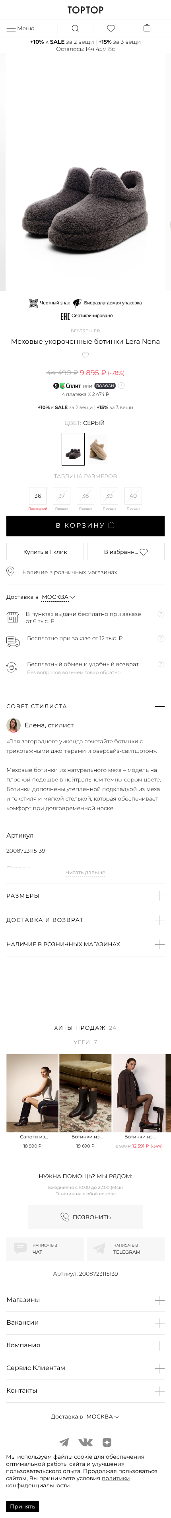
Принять (22, 1506)
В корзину (80, 526)
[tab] (85, 1029)
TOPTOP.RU (85, 10)
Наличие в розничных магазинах (69, 572)
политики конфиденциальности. (68, 1482)
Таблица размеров (85, 477)
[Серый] (73, 449)
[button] (55, 284)
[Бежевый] (97, 449)
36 (38, 495)
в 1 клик (45, 551)
